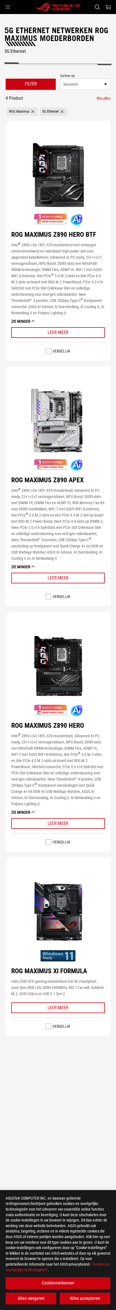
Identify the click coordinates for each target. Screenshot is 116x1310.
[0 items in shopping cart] (108, 7)
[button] (8, 7)
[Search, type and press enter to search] (97, 7)
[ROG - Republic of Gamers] (58, 7)
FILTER (31, 84)
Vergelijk (61, 351)
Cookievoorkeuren (58, 1283)
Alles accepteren (85, 1298)
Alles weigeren (31, 1298)
